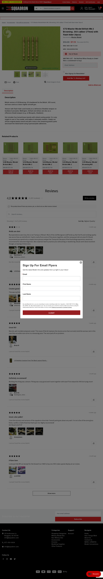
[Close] (81, 262)
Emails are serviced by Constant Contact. (62, 307)
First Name (27, 284)
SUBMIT (51, 313)
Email (25, 274)
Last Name (27, 294)
